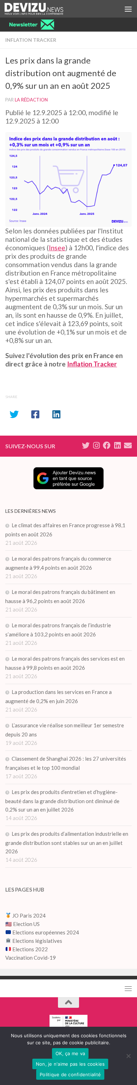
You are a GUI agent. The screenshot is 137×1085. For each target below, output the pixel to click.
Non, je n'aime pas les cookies (70, 1064)
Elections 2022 (30, 949)
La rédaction (31, 99)
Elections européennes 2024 (45, 932)
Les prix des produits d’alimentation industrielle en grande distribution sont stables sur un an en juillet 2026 (66, 842)
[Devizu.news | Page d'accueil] (44, 9)
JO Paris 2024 (28, 915)
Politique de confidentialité (70, 1074)
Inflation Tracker (30, 40)
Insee (57, 248)
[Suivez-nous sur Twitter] (86, 445)
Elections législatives (37, 941)
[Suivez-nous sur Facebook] (107, 445)
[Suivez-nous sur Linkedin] (117, 445)
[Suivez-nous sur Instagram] (96, 445)
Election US (26, 924)
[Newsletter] (128, 445)
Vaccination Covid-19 (30, 957)
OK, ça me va (70, 1053)
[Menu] (128, 9)
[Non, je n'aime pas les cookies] (128, 1055)
